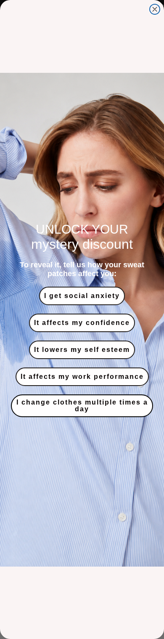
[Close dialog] (155, 9)
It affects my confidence (82, 322)
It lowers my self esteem (82, 349)
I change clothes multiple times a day (82, 406)
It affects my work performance (82, 376)
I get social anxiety (82, 295)
